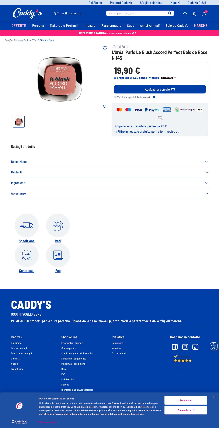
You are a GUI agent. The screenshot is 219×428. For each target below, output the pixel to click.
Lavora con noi (19, 348)
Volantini (116, 348)
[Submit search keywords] (169, 13)
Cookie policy (68, 348)
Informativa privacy (72, 342)
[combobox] (140, 13)
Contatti (15, 358)
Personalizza (184, 410)
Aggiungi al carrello (157, 89)
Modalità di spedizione (73, 363)
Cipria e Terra (47, 40)
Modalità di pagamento (73, 358)
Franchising (17, 368)
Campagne (117, 342)
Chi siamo (16, 342)
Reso (64, 368)
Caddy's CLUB (197, 3)
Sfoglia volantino (151, 3)
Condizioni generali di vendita (77, 353)
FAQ (63, 374)
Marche (65, 384)
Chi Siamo (95, 3)
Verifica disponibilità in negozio (134, 97)
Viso (35, 40)
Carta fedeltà (119, 353)
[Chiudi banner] (214, 397)
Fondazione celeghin (22, 353)
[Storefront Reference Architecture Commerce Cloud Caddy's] (27, 13)
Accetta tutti (186, 400)
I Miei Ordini (67, 379)
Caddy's (8, 40)
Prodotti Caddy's (121, 3)
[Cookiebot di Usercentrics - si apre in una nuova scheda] (19, 422)
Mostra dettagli (47, 422)
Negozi (175, 3)
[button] (19, 26)
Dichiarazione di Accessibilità (77, 389)
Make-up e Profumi (22, 40)
